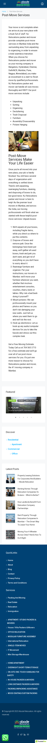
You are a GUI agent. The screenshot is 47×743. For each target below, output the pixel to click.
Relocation (12, 607)
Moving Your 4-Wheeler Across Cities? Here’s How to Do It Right (29, 535)
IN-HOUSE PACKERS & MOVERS (21, 680)
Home (10, 560)
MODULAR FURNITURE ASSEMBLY (22, 636)
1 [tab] (17, 418)
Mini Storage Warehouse (18, 654)
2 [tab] (21, 418)
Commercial (14, 449)
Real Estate (12, 602)
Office (14, 453)
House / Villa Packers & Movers (21, 627)
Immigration (13, 611)
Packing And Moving (16, 598)
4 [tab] (28, 418)
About (10, 565)
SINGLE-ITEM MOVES (17, 645)
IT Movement (13, 650)
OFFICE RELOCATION (16, 632)
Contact (11, 574)
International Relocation (18, 641)
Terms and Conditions (17, 583)
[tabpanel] (23, 405)
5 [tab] (32, 418)
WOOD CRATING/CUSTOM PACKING (22, 693)
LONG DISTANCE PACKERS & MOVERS (23, 684)
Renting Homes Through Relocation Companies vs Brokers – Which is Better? (28, 492)
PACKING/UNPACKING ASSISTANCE (23, 689)
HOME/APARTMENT (16, 663)
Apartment (17, 444)
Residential (13, 439)
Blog (10, 569)
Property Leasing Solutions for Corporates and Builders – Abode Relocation (29, 478)
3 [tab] (25, 418)
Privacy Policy (14, 578)
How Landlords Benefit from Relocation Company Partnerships (29, 505)
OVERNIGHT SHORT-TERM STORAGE (23, 667)
